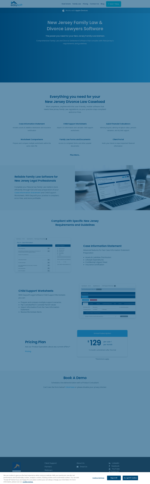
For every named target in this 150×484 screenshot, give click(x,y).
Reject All (114, 478)
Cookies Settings (98, 478)
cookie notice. (28, 482)
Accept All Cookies (130, 478)
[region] (75, 478)
